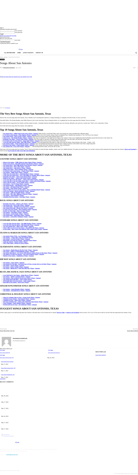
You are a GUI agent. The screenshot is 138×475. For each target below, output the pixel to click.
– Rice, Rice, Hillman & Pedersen (19, 194)
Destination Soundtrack (9, 67)
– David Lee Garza (13, 243)
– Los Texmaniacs (15, 236)
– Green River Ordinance (13, 216)
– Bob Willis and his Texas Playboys (22, 165)
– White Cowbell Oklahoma (14, 251)
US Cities (6, 57)
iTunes (30, 133)
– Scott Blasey (10, 212)
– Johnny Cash (13, 203)
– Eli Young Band (14, 187)
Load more (3, 378)
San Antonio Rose (8, 165)
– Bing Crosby (13, 226)
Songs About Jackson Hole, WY (7, 357)
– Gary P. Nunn (14, 184)
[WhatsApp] (31, 72)
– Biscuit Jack (13, 208)
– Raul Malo (11, 215)
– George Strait (16, 297)
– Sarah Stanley (11, 214)
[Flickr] (9, 462)
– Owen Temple (20, 182)
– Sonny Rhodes (12, 303)
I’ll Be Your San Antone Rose (11, 174)
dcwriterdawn (7, 107)
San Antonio (6, 184)
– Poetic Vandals (11, 267)
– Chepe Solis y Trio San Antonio (15, 237)
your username (18, 30)
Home (1, 57)
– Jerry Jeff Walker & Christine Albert (29, 175)
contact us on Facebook (72, 312)
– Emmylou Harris (24, 174)
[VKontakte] (18, 462)
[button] (136, 53)
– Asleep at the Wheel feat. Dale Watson (20, 301)
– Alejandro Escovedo (14, 206)
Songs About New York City (7, 331)
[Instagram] (14, 462)
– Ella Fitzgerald (16, 225)
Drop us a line (61, 312)
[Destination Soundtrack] (1, 67)
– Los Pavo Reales (11, 239)
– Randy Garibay (13, 242)
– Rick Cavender (14, 211)
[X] (20, 72)
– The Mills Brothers (17, 223)
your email (17, 40)
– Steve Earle (11, 205)
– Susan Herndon (11, 289)
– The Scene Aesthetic (18, 254)
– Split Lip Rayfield (15, 192)
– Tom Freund (14, 299)
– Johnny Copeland (11, 276)
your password (18, 32)
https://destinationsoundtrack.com (19, 340)
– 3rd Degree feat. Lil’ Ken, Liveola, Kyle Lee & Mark (24, 264)
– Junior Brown (16, 275)
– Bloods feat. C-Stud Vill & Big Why (16, 268)
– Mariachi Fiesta (17, 240)
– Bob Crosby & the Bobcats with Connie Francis (20, 229)
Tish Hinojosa (19, 185)
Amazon (35, 133)
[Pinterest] (26, 72)
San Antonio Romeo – (9, 185)
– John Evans (12, 300)
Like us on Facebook (130, 149)
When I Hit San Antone (9, 182)
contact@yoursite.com (12, 454)
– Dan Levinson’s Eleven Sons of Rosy (17, 278)
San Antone (6, 187)
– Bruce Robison (15, 209)
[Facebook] (137, 45)
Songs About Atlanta (132, 331)
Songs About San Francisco (54, 352)
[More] (37, 72)
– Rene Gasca (13, 282)
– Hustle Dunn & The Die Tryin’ (15, 250)
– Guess (8, 262)
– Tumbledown (13, 255)
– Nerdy (8, 265)
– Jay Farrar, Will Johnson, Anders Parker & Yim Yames (25, 253)
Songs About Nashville (5, 352)
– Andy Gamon (15, 279)
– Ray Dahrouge (15, 304)
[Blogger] (1, 462)
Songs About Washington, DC (8, 374)
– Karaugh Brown (11, 290)
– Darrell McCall (18, 228)
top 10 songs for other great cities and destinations (21, 150)
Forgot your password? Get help (8, 35)
